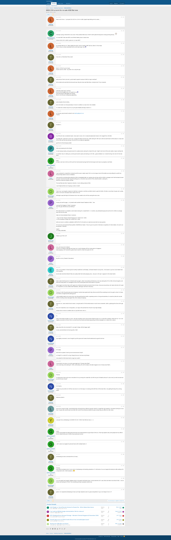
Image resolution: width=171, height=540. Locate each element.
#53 (123, 43)
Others (61, 512)
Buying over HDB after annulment (59, 523)
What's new (60, 3)
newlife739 (52, 512)
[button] (64, 3)
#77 (123, 347)
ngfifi (48, 12)
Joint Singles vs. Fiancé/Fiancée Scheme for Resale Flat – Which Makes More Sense (72, 507)
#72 (123, 290)
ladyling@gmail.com (79, 113)
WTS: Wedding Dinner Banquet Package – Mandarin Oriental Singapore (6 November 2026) (74, 515)
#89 (123, 489)
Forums (54, 3)
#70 (123, 267)
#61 (123, 133)
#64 (123, 171)
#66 (123, 200)
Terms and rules (107, 536)
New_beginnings (53, 525)
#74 (123, 313)
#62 (123, 146)
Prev (48, 14)
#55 (123, 65)
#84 (123, 428)
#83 (123, 417)
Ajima (51, 508)
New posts (48, 5)
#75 (123, 324)
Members (68, 3)
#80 (123, 383)
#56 (123, 77)
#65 (123, 188)
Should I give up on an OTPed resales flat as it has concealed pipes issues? (69, 519)
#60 (123, 122)
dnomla (51, 520)
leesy (51, 516)
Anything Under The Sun (62, 508)
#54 (123, 54)
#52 (123, 30)
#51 (123, 17)
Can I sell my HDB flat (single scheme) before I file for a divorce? (67, 511)
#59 (123, 111)
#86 (123, 454)
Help (118, 536)
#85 (123, 441)
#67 (123, 233)
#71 (123, 278)
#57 (123, 88)
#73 (123, 301)
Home (48, 3)
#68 (123, 244)
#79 (123, 372)
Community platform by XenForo (85, 538)
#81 (123, 395)
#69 (123, 256)
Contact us (101, 536)
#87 (123, 465)
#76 (123, 336)
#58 (123, 99)
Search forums (54, 5)
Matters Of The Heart (66, 525)
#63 (123, 158)
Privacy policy (113, 536)
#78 (123, 361)
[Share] (121, 17)
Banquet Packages (61, 516)
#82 (123, 406)
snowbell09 (119, 524)
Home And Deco (61, 520)
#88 (123, 478)
